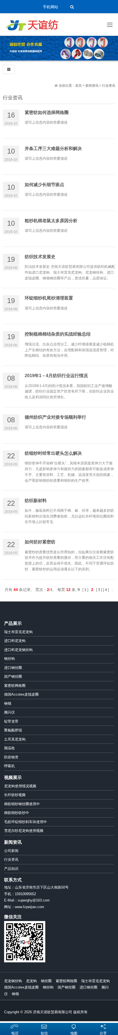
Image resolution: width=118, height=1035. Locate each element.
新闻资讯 (92, 86)
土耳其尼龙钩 (15, 739)
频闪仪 (9, 712)
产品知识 (11, 869)
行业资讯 (11, 859)
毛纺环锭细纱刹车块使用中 (25, 822)
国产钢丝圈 (13, 676)
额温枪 (9, 748)
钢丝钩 (9, 659)
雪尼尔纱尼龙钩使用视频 (23, 831)
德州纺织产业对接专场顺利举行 (55, 417)
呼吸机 (9, 766)
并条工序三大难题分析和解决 (53, 148)
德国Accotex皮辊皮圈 (21, 694)
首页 (78, 86)
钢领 (7, 703)
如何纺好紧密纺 (40, 542)
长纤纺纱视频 (15, 795)
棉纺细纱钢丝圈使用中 (22, 804)
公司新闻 (11, 851)
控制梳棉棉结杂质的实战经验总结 (58, 334)
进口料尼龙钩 (15, 641)
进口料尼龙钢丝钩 (18, 650)
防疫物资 (11, 757)
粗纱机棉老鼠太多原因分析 (51, 220)
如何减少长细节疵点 (44, 184)
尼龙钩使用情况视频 (20, 786)
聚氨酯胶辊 (13, 730)
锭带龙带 (11, 721)
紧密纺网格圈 (15, 685)
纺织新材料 (36, 500)
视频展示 (13, 777)
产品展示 (13, 623)
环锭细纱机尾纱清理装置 (49, 298)
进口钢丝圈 (13, 668)
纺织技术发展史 (40, 256)
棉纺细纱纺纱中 (16, 813)
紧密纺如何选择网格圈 (47, 112)
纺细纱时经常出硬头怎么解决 (53, 453)
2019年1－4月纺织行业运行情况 (56, 375)
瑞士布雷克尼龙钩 (18, 632)
